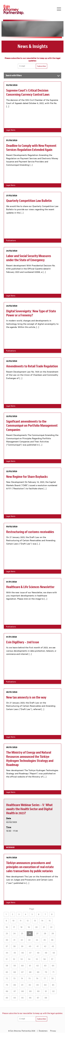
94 (14, 997)
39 (22, 946)
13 (35, 920)
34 (37, 940)
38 (14, 946)
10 (13, 920)
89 (30, 991)
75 (29, 978)
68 (30, 972)
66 (14, 972)
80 (14, 985)
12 (28, 920)
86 (7, 991)
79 (7, 985)
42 (45, 946)
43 (53, 946)
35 (45, 940)
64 (53, 965)
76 (37, 978)
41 (38, 946)
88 (22, 991)
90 (38, 991)
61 (30, 965)
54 (29, 959)
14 (42, 920)
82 (30, 985)
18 (21, 927)
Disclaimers (43, 1031)
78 (52, 978)
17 (14, 927)
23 (7, 933)
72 (7, 978)
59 (14, 965)
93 (7, 997)
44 (7, 953)
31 (14, 940)
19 (29, 927)
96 (30, 997)
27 (37, 933)
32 (22, 940)
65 (7, 972)
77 (45, 978)
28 (45, 933)
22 (51, 927)
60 (22, 965)
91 (46, 991)
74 (22, 978)
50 (54, 953)
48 (38, 953)
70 (46, 972)
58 (7, 965)
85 (53, 985)
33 (29, 940)
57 (52, 959)
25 (22, 933)
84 (45, 985)
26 (30, 933)
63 (45, 965)
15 (49, 920)
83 (37, 985)
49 (46, 953)
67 (22, 972)
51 (7, 959)
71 (53, 972)
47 (30, 953)
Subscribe (41, 66)
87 (15, 991)
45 (15, 953)
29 (53, 933)
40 (30, 946)
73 (14, 978)
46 (22, 953)
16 (7, 927)
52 (14, 959)
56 (44, 959)
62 (37, 965)
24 (14, 933)
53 (22, 959)
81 (22, 985)
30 (7, 940)
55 (37, 959)
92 (53, 991)
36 (52, 940)
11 (20, 920)
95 (22, 997)
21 (44, 927)
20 (36, 927)
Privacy (53, 1031)
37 (7, 946)
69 (38, 972)
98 (46, 997)
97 (38, 997)
